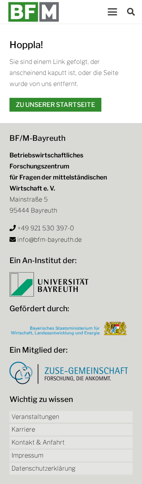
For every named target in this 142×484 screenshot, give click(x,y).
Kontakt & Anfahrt (38, 442)
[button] (112, 12)
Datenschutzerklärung (43, 468)
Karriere (23, 429)
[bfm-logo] (33, 12)
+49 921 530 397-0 (45, 228)
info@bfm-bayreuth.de (49, 239)
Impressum (27, 455)
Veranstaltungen (35, 416)
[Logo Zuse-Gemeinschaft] (68, 373)
